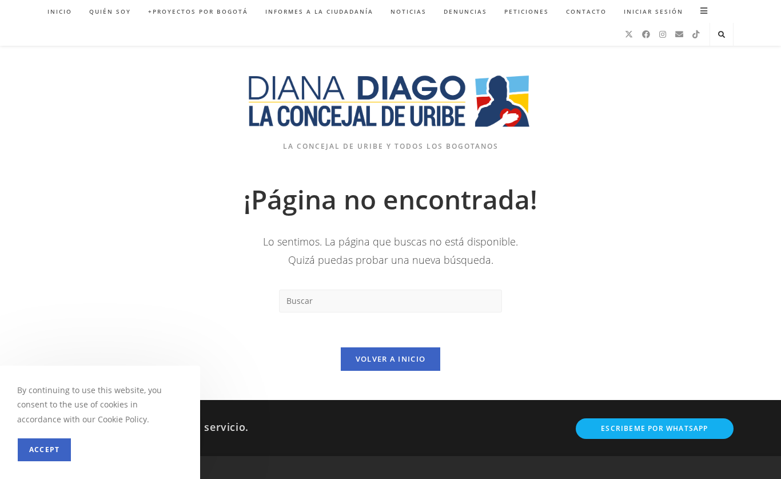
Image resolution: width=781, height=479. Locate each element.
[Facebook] (646, 34)
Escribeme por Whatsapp (654, 428)
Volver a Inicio (391, 359)
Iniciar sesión (653, 11)
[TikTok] (696, 34)
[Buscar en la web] (722, 35)
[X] (628, 34)
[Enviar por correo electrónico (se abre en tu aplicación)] (679, 34)
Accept (44, 449)
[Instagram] (663, 34)
